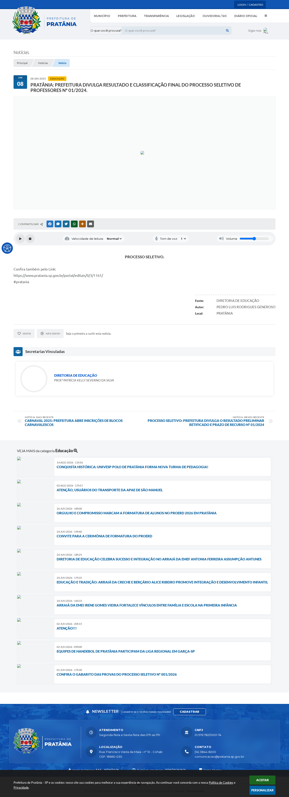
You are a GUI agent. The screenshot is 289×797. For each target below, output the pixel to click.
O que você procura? (106, 30)
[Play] (20, 238)
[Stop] (30, 238)
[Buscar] (227, 30)
